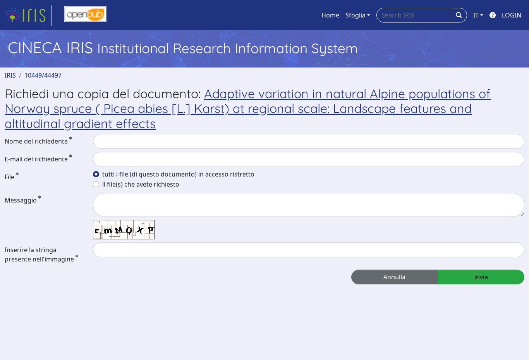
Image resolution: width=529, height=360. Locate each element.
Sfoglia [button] (355, 15)
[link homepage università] (85, 15)
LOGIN (511, 15)
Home (330, 15)
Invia (481, 277)
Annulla (394, 277)
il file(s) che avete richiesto (140, 184)
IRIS (10, 75)
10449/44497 (43, 75)
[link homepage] (28, 15)
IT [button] (476, 15)
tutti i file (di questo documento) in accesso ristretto (178, 174)
